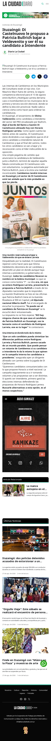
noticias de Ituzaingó (12, 25)
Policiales (31, 693)
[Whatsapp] (27, 76)
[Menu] (47, 4)
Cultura (16, 690)
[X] (39, 76)
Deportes (25, 690)
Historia (34, 690)
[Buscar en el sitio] (42, 4)
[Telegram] (33, 76)
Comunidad (43, 690)
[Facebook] (46, 76)
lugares (22, 693)
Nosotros (8, 690)
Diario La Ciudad (16, 51)
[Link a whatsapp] (43, 663)
